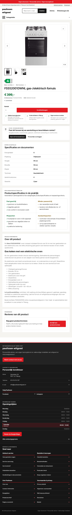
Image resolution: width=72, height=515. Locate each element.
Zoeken (42, 11)
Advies (52, 11)
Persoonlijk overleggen (35, 136)
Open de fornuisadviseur (17, 136)
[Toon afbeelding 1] (7, 71)
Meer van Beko (8, 85)
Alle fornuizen (20, 85)
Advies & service (58, 5)
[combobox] (30, 11)
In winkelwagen (42, 110)
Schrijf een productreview (55, 324)
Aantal (6, 106)
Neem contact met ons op (13, 360)
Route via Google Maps (12, 434)
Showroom (67, 5)
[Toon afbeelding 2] (15, 71)
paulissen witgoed (7, 11)
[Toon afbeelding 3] (23, 71)
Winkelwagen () (63, 11)
